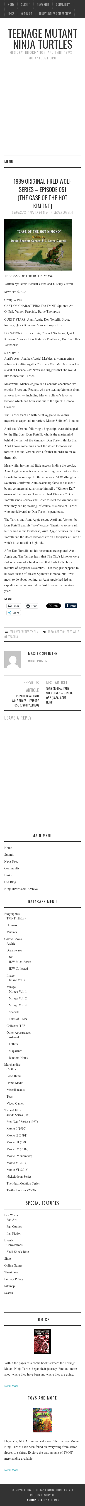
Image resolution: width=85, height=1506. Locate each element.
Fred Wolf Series (19, 631)
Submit (25, 4)
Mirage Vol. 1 (18, 991)
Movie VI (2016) (18, 1169)
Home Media (15, 1083)
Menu (8, 161)
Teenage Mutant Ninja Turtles (43, 38)
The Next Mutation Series (23, 1183)
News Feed (43, 4)
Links (11, 13)
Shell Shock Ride (18, 1251)
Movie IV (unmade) (19, 1156)
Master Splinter (39, 212)
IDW (10, 957)
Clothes (11, 1069)
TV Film (34, 631)
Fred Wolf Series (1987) (22, 1121)
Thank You (11, 1272)
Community (63, 4)
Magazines (15, 1051)
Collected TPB (16, 1025)
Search (8, 1293)
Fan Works (11, 1215)
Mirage (11, 987)
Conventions (14, 1245)
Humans (12, 925)
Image (11, 975)
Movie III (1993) (18, 1142)
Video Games (15, 1103)
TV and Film (12, 1110)
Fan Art (12, 1219)
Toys (9, 1096)
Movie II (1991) (17, 1135)
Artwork (14, 1037)
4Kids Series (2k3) (19, 1115)
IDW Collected (18, 968)
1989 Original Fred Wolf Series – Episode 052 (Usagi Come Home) (59, 695)
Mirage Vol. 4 (18, 1005)
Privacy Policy (13, 1279)
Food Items (14, 1076)
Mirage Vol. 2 (18, 998)
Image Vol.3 (17, 980)
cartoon (60, 631)
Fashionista (34, 1500)
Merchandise (12, 1064)
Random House (18, 1057)
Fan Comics (14, 1226)
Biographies (11, 913)
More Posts (37, 661)
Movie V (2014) (17, 1163)
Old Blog (26, 13)
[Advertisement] (42, 110)
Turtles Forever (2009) (21, 1190)
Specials (14, 1012)
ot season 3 (11, 637)
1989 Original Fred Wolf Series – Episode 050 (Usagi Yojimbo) (25, 700)
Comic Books (13, 939)
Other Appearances (19, 1032)
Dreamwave (14, 950)
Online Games (13, 1265)
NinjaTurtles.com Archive (55, 13)
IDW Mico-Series (20, 961)
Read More (11, 1386)
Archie (11, 943)
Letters (13, 1044)
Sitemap (9, 1286)
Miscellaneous (15, 1089)
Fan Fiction (14, 1233)
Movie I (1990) (16, 1128)
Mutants (12, 932)
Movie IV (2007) (18, 1149)
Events (8, 1240)
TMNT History (16, 918)
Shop (7, 1258)
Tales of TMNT (19, 1019)
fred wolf (73, 631)
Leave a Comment (63, 212)
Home (11, 4)
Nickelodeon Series (19, 1176)
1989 (51, 631)
